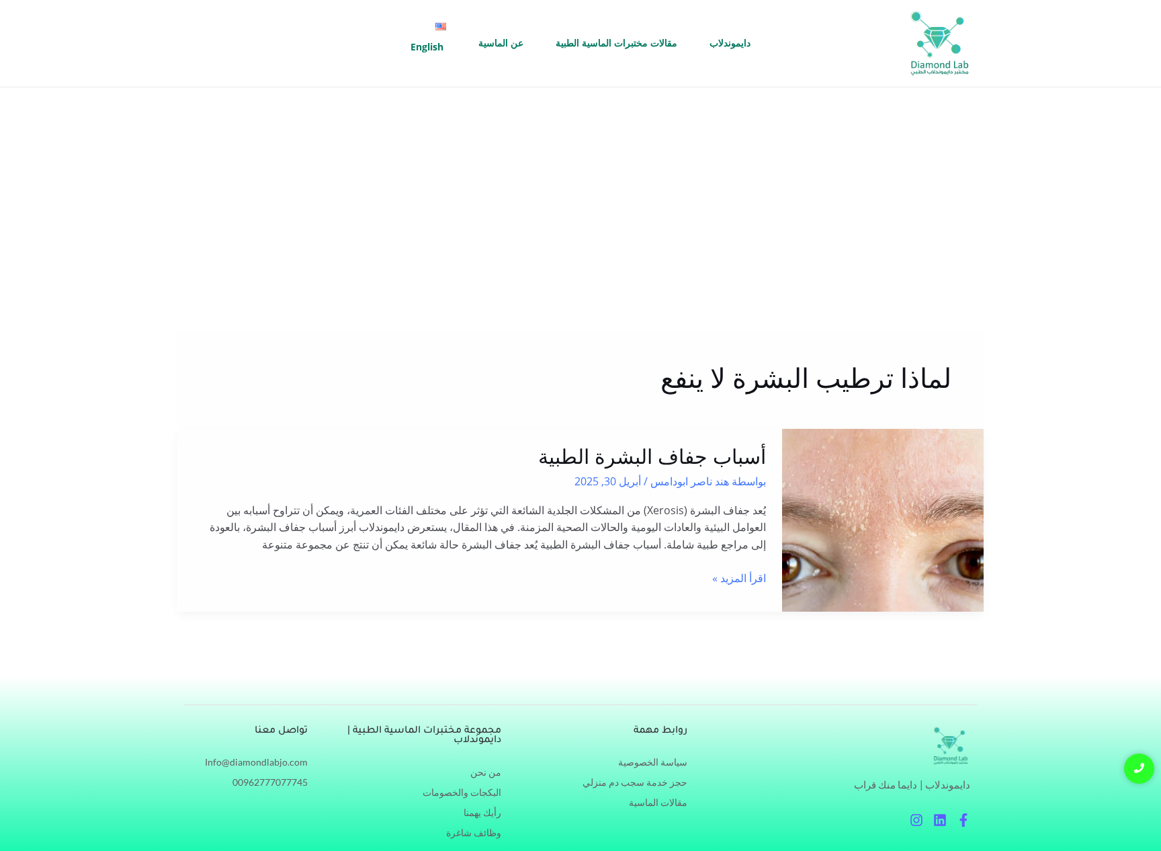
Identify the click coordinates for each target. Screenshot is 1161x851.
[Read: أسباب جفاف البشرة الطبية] (883, 520)
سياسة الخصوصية (652, 762)
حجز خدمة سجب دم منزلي (635, 782)
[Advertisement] (580, 188)
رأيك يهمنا (482, 812)
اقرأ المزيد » (739, 577)
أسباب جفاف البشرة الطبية (652, 457)
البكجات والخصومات (462, 792)
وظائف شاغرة (473, 832)
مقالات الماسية (658, 802)
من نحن (485, 772)
